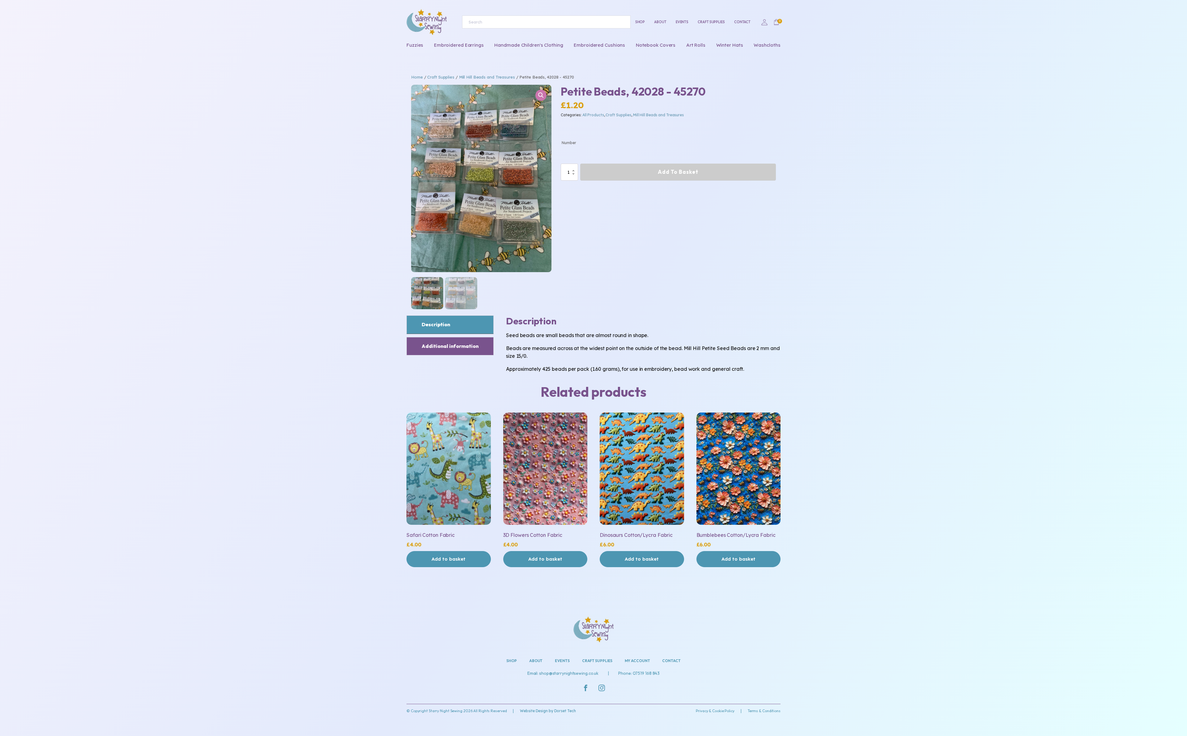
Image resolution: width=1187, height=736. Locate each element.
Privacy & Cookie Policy (715, 710)
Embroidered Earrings (459, 45)
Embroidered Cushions (599, 45)
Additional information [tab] (450, 346)
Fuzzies (414, 45)
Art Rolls (695, 45)
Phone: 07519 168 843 (639, 673)
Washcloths (767, 45)
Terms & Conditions (764, 710)
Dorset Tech (565, 710)
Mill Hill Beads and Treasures (487, 77)
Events (682, 22)
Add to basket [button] (449, 559)
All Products (593, 115)
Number (569, 142)
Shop (640, 22)
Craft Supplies (711, 22)
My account (637, 660)
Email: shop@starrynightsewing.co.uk (563, 673)
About (660, 22)
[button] (541, 95)
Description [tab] (436, 324)
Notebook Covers (656, 45)
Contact (742, 22)
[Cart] (776, 22)
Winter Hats (729, 45)
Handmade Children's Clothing (528, 45)
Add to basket (678, 172)
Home (417, 77)
